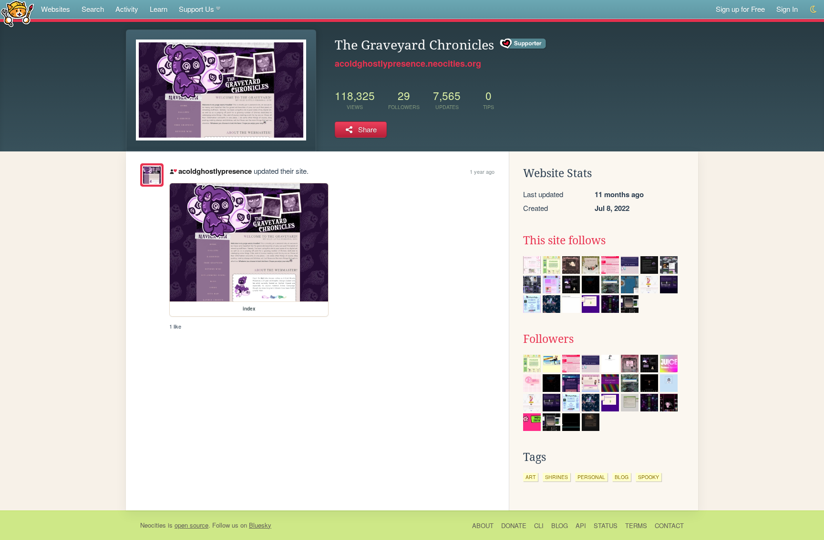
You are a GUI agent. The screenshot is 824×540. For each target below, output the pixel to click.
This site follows (564, 240)
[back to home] (17, 13)
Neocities (153, 525)
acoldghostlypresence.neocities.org (408, 63)
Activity (126, 9)
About (483, 525)
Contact (669, 525)
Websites (55, 9)
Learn (158, 9)
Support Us (196, 9)
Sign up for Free (740, 9)
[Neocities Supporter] (523, 44)
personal (591, 476)
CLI (539, 525)
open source (191, 525)
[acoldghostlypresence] (152, 175)
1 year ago (482, 171)
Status (606, 525)
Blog (559, 525)
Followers (548, 339)
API (581, 525)
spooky (648, 476)
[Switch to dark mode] (813, 9)
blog (621, 476)
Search (93, 9)
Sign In (787, 9)
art (530, 476)
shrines (556, 476)
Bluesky (260, 525)
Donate (513, 525)
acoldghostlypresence (214, 171)
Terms (636, 525)
